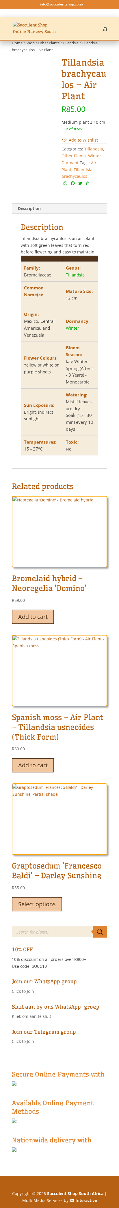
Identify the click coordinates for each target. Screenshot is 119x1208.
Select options (37, 904)
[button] (80, 140)
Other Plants (49, 42)
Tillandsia (71, 42)
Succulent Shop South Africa (75, 1193)
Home (17, 42)
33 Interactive (83, 1200)
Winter (72, 328)
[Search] (100, 932)
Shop (30, 42)
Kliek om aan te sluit (31, 1016)
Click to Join (23, 991)
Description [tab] (29, 208)
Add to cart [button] (33, 617)
